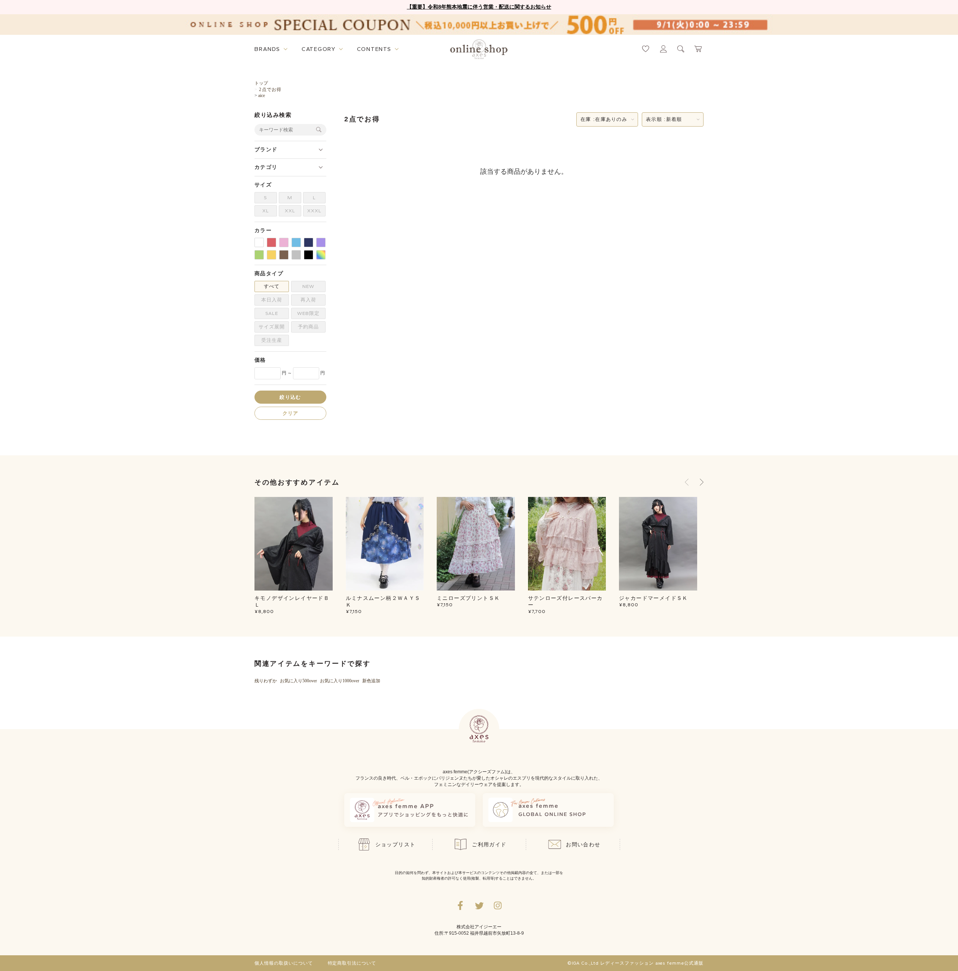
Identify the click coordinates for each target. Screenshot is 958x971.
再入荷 (308, 300)
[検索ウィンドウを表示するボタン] (681, 49)
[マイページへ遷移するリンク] (663, 49)
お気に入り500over (298, 680)
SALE (271, 313)
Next (702, 482)
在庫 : (603, 119)
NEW (308, 286)
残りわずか (265, 680)
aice (261, 95)
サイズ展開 (272, 327)
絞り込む (290, 397)
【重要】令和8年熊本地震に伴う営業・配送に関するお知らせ (479, 7)
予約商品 (308, 327)
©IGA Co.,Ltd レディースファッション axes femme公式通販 (635, 963)
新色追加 (371, 680)
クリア (291, 413)
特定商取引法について (352, 963)
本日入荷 (271, 300)
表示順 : (664, 119)
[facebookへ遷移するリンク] (460, 905)
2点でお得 (270, 89)
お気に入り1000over (339, 680)
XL (265, 210)
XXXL (314, 210)
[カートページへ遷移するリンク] (698, 49)
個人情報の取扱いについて (283, 963)
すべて (272, 286)
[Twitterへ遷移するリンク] (479, 905)
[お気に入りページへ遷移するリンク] (646, 49)
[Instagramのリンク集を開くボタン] (498, 905)
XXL (290, 210)
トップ (261, 83)
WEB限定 (308, 313)
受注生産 (271, 340)
